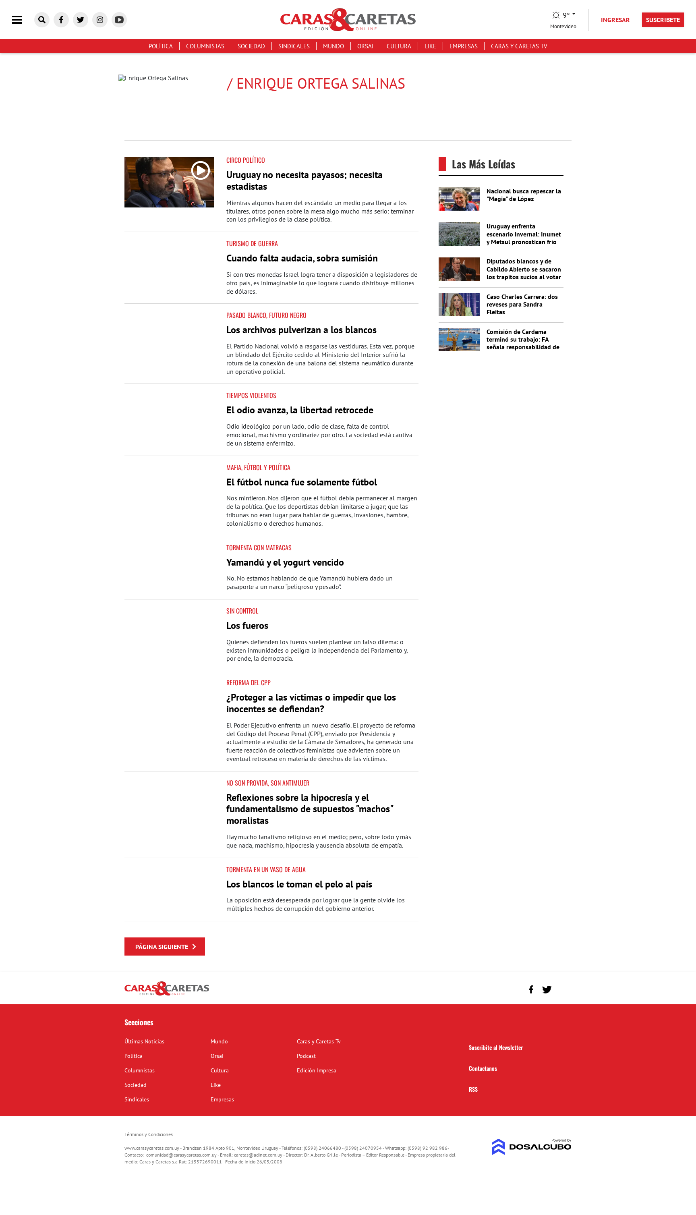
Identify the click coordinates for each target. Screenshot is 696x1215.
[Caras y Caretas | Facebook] (61, 19)
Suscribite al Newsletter (496, 1047)
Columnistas (205, 46)
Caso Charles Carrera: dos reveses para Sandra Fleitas (522, 304)
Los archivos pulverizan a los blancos (301, 329)
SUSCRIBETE (663, 20)
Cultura (399, 46)
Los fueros (247, 625)
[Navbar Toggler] (23, 20)
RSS (473, 1089)
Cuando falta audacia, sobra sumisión (302, 258)
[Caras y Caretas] (166, 995)
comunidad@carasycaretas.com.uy (181, 1155)
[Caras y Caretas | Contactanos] (562, 988)
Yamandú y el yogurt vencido (285, 562)
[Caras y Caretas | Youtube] (119, 19)
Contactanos (483, 1068)
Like (430, 46)
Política (161, 46)
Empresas (464, 46)
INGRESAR (615, 20)
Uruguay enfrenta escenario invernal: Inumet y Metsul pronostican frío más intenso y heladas (524, 237)
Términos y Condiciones (148, 1134)
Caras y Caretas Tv (519, 46)
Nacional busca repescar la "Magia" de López (524, 195)
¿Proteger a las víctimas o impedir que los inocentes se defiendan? (311, 703)
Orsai (365, 46)
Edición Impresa (316, 1070)
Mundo (333, 46)
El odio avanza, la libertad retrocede (299, 410)
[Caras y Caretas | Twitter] (80, 19)
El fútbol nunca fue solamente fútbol (301, 482)
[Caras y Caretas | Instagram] (100, 19)
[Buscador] (42, 19)
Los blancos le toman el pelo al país (299, 884)
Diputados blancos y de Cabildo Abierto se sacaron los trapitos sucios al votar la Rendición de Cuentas (524, 272)
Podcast (306, 1055)
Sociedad (251, 46)
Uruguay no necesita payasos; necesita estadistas (304, 180)
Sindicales (294, 46)
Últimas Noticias (144, 1041)
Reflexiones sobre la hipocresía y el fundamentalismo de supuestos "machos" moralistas (309, 809)
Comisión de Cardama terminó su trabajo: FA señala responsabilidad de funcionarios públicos (523, 343)
